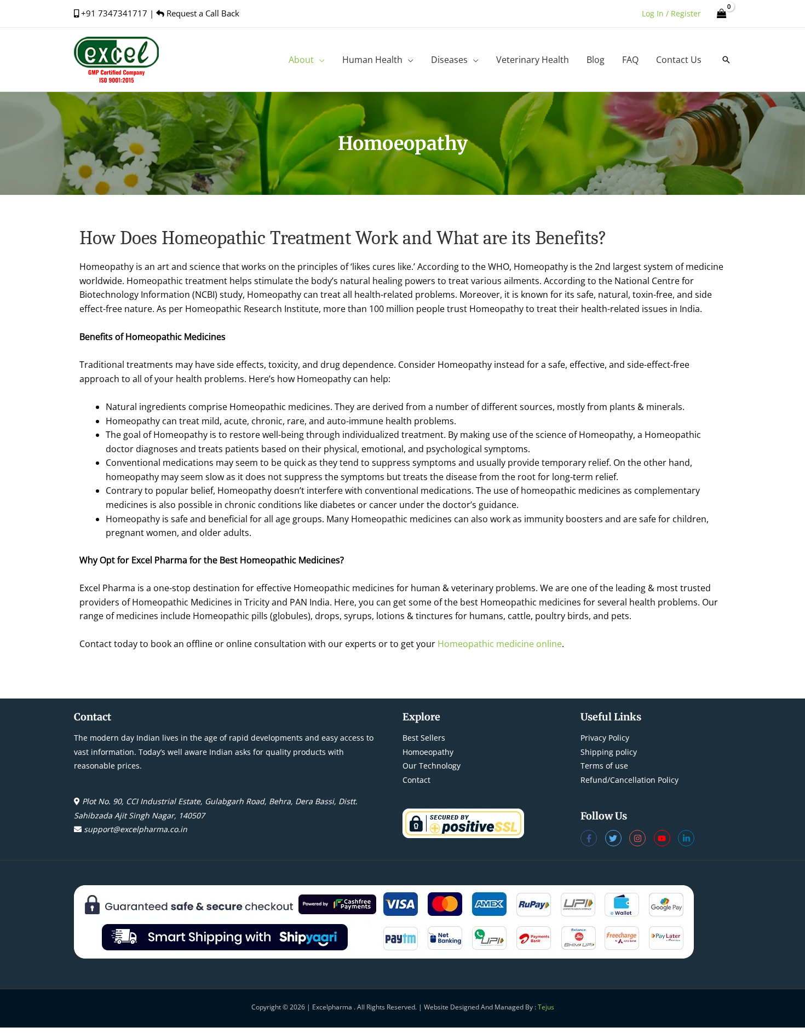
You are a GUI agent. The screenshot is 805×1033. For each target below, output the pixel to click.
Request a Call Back (201, 13)
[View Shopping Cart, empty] (721, 13)
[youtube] (666, 838)
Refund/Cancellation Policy (629, 780)
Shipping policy (608, 752)
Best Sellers (424, 737)
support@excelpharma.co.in (135, 829)
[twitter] (617, 838)
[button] (319, 60)
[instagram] (641, 838)
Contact (416, 780)
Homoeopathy (428, 752)
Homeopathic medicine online (500, 644)
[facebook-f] (592, 838)
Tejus (546, 1007)
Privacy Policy (604, 737)
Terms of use (604, 765)
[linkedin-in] (687, 838)
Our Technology (432, 765)
